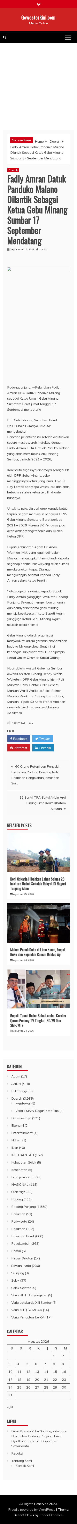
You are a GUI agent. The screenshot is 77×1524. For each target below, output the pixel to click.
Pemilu (16, 1251)
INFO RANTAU (22, 1155)
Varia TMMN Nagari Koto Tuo (37, 1111)
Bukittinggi (19, 1091)
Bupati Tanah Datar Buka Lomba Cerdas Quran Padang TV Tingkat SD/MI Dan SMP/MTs (38, 1020)
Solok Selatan (21, 1288)
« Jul (10, 1407)
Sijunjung (17, 1273)
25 (19, 1387)
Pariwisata (19, 1221)
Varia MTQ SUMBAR (26, 1310)
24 (10, 1387)
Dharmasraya (21, 1118)
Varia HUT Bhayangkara (29, 1295)
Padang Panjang (23, 1207)
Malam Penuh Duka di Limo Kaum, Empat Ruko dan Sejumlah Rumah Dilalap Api (38, 952)
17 (10, 1379)
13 (37, 1371)
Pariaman (18, 1214)
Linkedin (44, 748)
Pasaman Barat (22, 1236)
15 (55, 1371)
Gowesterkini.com (38, 17)
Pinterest (20, 748)
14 (46, 1371)
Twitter (44, 738)
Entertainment (22, 1133)
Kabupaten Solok (23, 1162)
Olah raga (18, 1192)
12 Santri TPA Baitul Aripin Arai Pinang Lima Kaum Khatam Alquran (43, 802)
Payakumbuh (20, 1243)
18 (19, 1379)
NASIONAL (19, 1184)
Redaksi (17, 1453)
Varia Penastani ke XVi (28, 1317)
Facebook (19, 738)
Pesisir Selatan (22, 1258)
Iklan (14, 1148)
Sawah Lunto (21, 1266)
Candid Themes (51, 1515)
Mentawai (22, 1103)
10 (10, 1371)
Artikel (16, 1084)
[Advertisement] (38, 83)
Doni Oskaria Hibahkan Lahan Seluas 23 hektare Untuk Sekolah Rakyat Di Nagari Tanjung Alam (38, 883)
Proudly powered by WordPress (32, 1509)
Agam (15, 1076)
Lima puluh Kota (22, 1177)
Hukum (16, 1140)
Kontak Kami (24, 1466)
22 (55, 1379)
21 (46, 1379)
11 (19, 1371)
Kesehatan (19, 1170)
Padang (17, 1199)
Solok (15, 1280)
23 (64, 1379)
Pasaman (18, 1229)
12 (28, 1371)
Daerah (13, 170)
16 (64, 1371)
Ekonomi (17, 1125)
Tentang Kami (21, 1461)
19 (28, 1379)
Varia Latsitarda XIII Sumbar (31, 1302)
